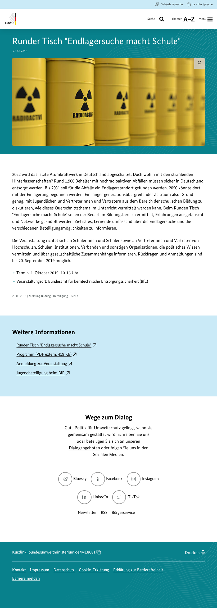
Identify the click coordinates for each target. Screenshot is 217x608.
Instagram (150, 478)
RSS (104, 512)
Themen (176, 21)
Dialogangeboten (84, 447)
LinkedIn (100, 496)
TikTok (134, 496)
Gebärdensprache (172, 4)
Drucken (192, 552)
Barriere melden (26, 578)
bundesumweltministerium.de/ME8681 (62, 552)
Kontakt (19, 569)
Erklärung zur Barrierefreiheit (138, 569)
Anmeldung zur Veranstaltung (41, 363)
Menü (202, 19)
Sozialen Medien (108, 454)
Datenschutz (64, 569)
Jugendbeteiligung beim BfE (40, 372)
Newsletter (87, 512)
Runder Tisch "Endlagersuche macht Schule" (53, 345)
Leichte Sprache (202, 4)
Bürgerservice (123, 512)
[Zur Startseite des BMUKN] (10, 19)
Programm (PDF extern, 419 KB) (43, 354)
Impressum (39, 569)
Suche (151, 19)
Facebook (114, 478)
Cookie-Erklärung (94, 569)
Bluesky (80, 478)
